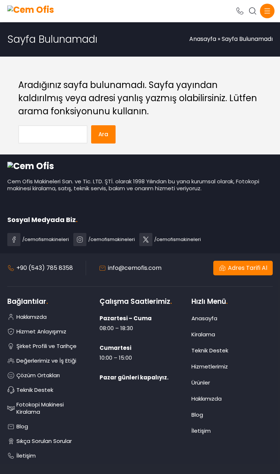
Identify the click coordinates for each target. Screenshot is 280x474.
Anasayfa (202, 39)
